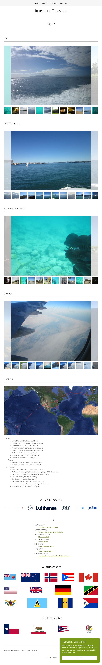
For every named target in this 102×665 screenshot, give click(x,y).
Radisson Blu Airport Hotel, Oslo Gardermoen (54, 556)
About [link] (44, 3)
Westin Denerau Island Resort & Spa (50, 532)
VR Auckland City (44, 537)
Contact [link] (63, 3)
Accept (79, 658)
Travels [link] (54, 3)
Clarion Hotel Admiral (45, 551)
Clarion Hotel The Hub (46, 546)
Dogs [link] (55, 658)
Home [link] (37, 3)
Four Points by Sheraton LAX (48, 527)
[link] (51, 12)
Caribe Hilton (43, 542)
